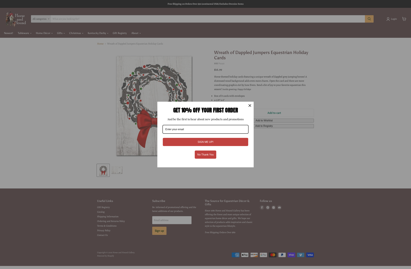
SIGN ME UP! (205, 142)
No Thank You (205, 154)
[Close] (250, 105)
